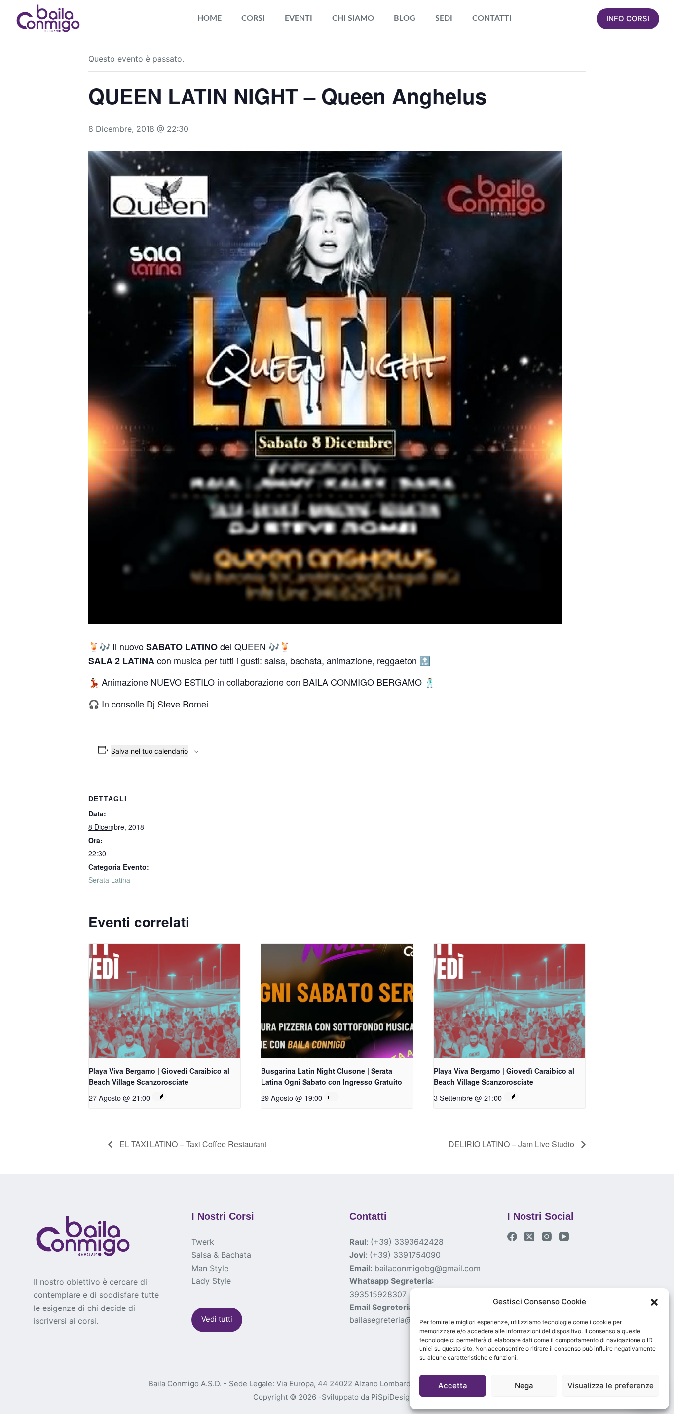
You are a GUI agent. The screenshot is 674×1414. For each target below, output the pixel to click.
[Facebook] (512, 1236)
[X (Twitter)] (529, 1236)
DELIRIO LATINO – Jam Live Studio (512, 1144)
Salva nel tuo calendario (149, 751)
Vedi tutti (216, 1319)
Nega (524, 1385)
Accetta (452, 1385)
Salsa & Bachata (221, 1255)
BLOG (404, 18)
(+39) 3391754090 (405, 1255)
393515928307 (378, 1294)
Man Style (209, 1268)
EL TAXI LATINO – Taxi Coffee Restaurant (191, 1144)
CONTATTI (492, 18)
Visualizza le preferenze (610, 1385)
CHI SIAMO (353, 18)
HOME (209, 18)
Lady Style (211, 1281)
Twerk (202, 1242)
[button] (654, 1302)
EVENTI (298, 18)
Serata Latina (109, 879)
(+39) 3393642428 (407, 1242)
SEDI (443, 18)
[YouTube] (564, 1236)
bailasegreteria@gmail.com (399, 1320)
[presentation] (164, 1000)
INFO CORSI (627, 18)
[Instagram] (547, 1236)
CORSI (253, 18)
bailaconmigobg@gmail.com (427, 1268)
